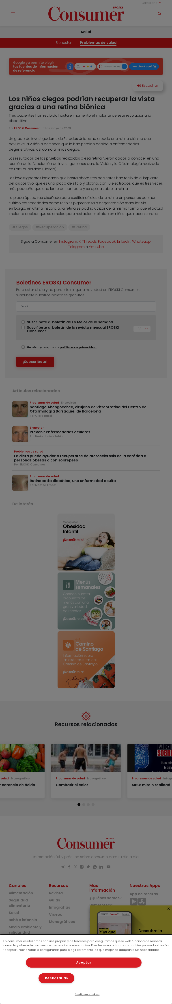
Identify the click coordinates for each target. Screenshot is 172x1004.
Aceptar (83, 962)
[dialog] (86, 969)
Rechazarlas (56, 978)
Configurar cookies (87, 994)
